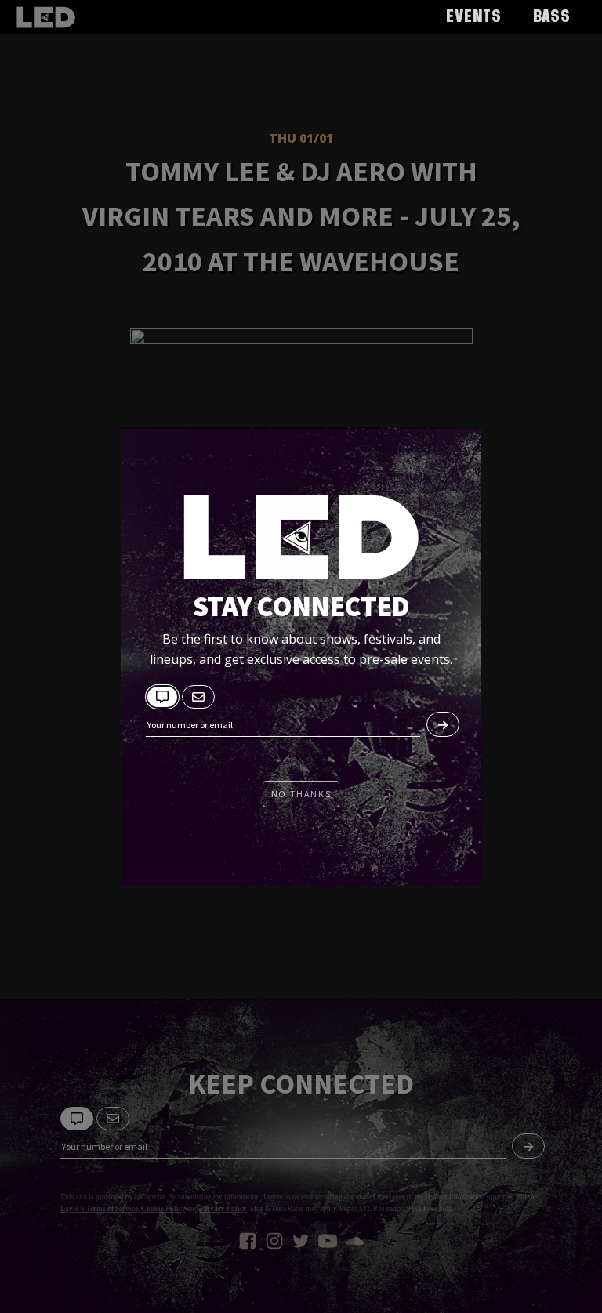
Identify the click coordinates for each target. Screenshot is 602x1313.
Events (474, 17)
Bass (552, 17)
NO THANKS (301, 794)
